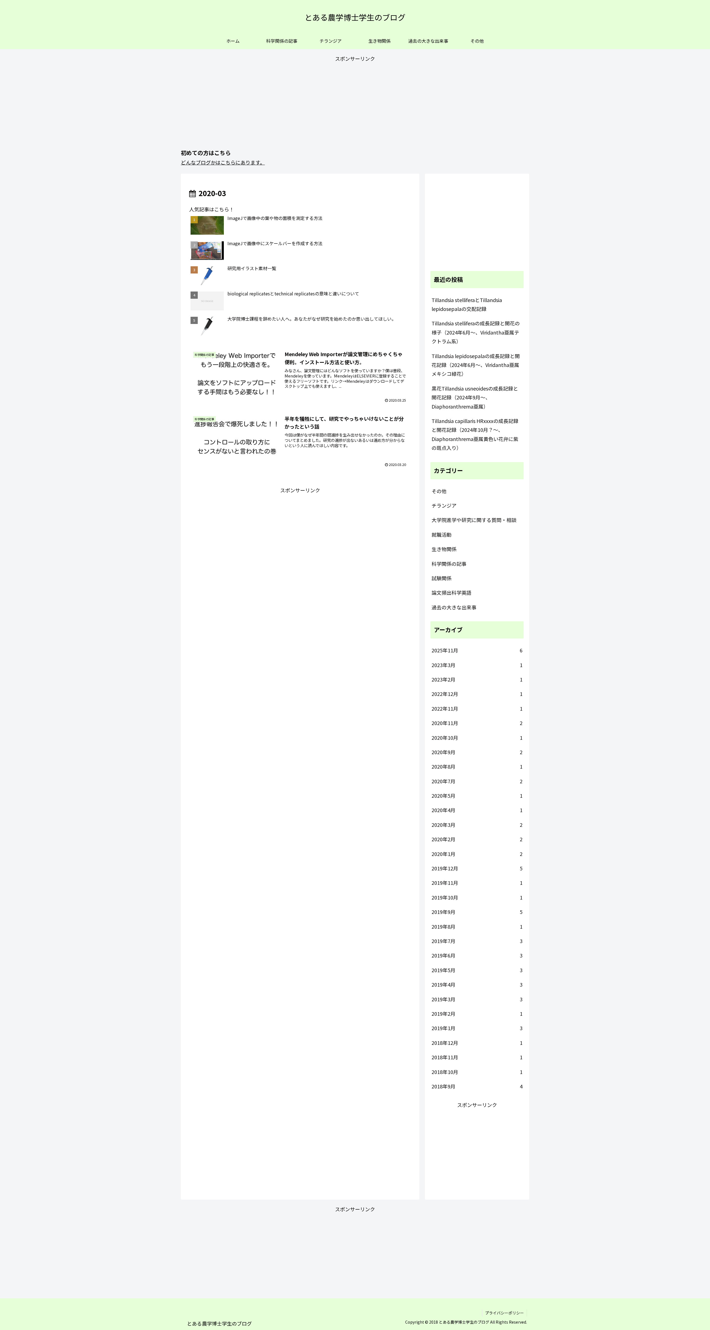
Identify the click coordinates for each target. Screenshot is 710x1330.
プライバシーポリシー (504, 1313)
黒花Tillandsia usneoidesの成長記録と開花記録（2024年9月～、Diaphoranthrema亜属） (475, 397)
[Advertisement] (355, 102)
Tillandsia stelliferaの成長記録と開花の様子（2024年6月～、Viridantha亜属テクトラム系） (476, 332)
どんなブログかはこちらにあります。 (223, 162)
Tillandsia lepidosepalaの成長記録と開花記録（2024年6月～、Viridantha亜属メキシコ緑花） (476, 365)
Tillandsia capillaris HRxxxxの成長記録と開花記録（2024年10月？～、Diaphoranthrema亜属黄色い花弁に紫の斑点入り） (475, 434)
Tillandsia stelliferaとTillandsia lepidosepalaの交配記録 (467, 304)
